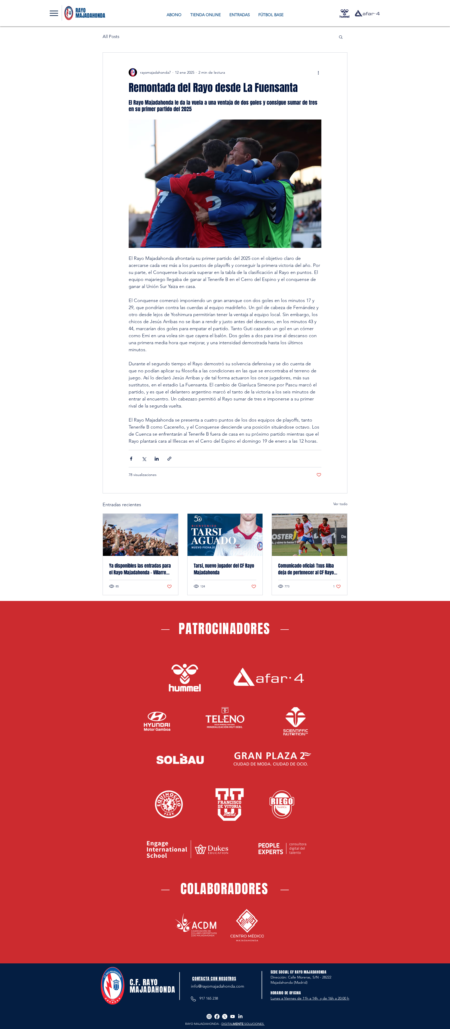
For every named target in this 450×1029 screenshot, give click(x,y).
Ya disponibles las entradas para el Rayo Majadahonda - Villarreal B (140, 569)
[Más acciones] (318, 72)
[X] (224, 1016)
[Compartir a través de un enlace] (169, 458)
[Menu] (54, 13)
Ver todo (340, 503)
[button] (340, 37)
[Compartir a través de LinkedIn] (156, 458)
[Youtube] (232, 1016)
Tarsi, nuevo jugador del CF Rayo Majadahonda (224, 569)
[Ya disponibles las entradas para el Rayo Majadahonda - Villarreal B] (140, 535)
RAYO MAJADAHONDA (90, 13)
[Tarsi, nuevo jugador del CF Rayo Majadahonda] (225, 535)
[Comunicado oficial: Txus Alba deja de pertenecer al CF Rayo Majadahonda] (309, 535)
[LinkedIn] (240, 1016)
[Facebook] (217, 1016)
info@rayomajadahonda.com (217, 986)
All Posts (111, 36)
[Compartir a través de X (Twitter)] (143, 458)
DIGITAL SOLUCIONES (243, 1024)
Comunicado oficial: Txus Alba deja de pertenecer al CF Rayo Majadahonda (306, 569)
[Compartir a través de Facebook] (131, 458)
